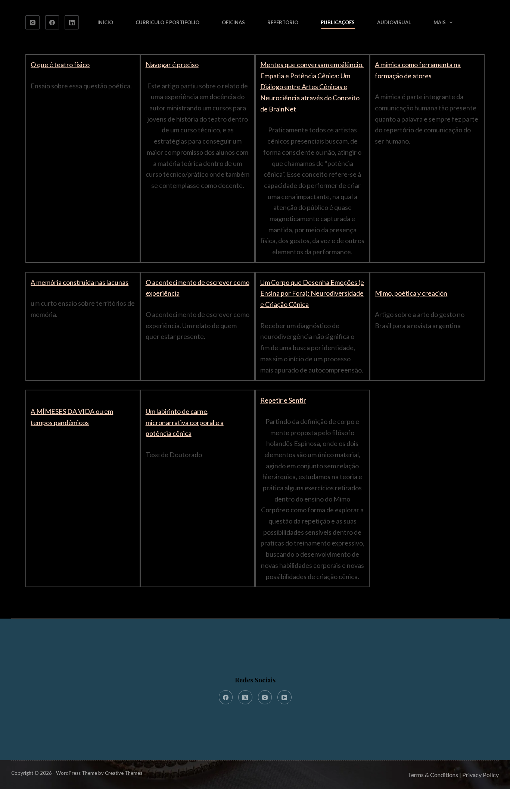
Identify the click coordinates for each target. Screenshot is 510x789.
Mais (439, 22)
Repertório (282, 22)
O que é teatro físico (60, 64)
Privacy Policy (480, 774)
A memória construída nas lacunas (79, 282)
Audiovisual (394, 22)
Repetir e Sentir (283, 400)
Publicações (338, 22)
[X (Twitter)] (245, 697)
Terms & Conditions (433, 774)
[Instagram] (32, 22)
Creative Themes (123, 773)
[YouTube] (284, 697)
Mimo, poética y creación (411, 293)
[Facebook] (52, 22)
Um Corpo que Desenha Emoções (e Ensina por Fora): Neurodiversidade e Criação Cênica (312, 293)
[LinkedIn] (72, 22)
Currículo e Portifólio (167, 22)
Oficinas (233, 22)
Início (105, 22)
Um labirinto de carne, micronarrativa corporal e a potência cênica (185, 422)
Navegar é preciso (172, 64)
